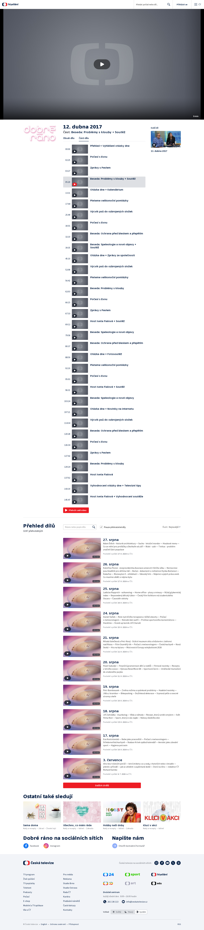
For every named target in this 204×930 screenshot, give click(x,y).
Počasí (26, 896)
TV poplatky (29, 883)
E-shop (26, 901)
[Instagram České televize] (156, 863)
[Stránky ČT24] (108, 875)
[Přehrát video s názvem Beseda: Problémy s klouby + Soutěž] (102, 64)
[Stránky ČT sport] (132, 875)
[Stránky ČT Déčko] (108, 884)
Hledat (169, 4)
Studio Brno (68, 883)
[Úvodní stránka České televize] (38, 863)
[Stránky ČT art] (130, 884)
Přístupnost (74, 924)
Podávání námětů (71, 901)
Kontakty (67, 909)
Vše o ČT (27, 909)
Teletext (27, 887)
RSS (179, 924)
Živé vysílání (29, 878)
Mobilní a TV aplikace (33, 905)
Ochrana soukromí (58, 924)
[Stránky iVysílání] (159, 875)
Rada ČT (67, 892)
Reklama (67, 878)
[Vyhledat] (94, 527)
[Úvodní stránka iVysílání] (12, 4)
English (44, 924)
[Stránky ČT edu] (156, 884)
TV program (29, 874)
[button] (102, 64)
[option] (117, 912)
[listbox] (129, 912)
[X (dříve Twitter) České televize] (173, 863)
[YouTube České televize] (167, 863)
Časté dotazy (69, 905)
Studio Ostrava (70, 887)
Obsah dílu (68, 138)
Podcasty (27, 892)
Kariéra (66, 896)
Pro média (68, 874)
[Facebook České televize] (162, 863)
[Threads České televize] (178, 863)
